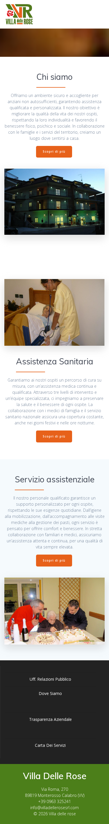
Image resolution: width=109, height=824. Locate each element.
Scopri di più (54, 151)
